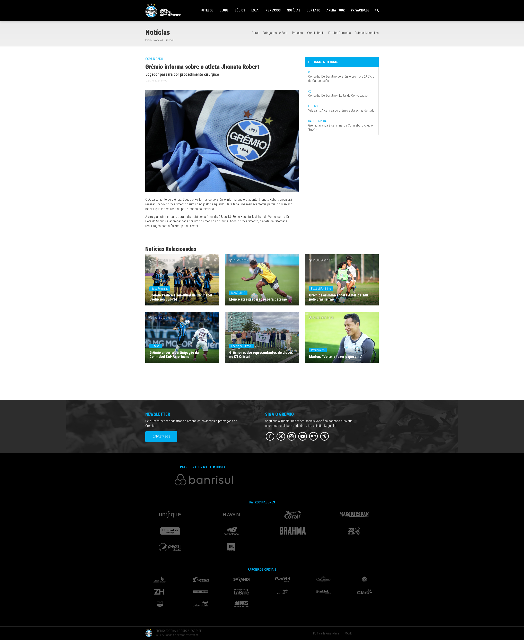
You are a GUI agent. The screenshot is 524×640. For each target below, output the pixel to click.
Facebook (270, 436)
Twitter (281, 436)
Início (148, 40)
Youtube (302, 436)
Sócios (240, 10)
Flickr (313, 436)
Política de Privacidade (326, 633)
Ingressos (273, 10)
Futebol (169, 40)
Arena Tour (335, 10)
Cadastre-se (161, 436)
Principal (297, 33)
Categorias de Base (275, 33)
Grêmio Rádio (315, 33)
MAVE (348, 633)
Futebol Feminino (339, 33)
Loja (255, 10)
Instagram (291, 436)
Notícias (293, 10)
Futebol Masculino (367, 33)
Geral (255, 33)
